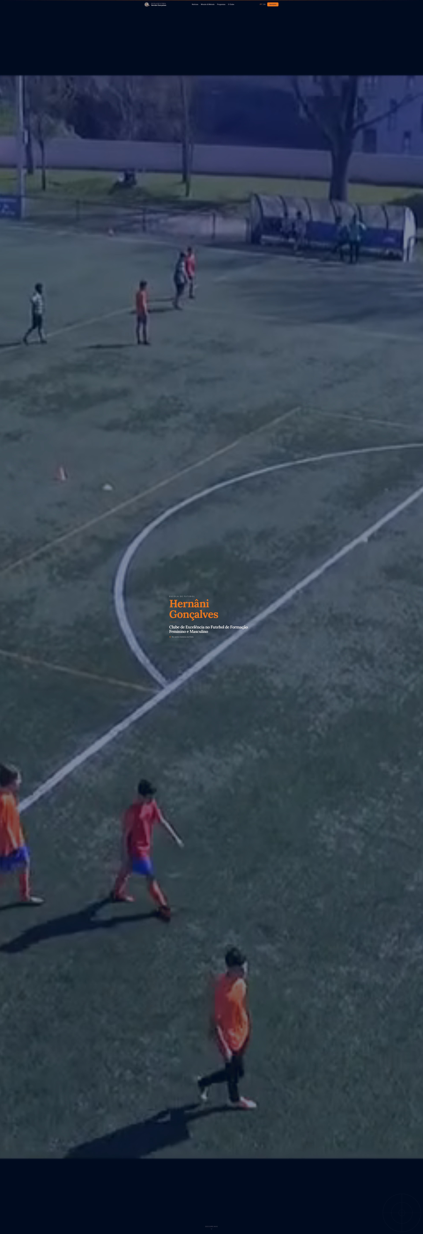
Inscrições (272, 4)
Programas (221, 4)
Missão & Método (207, 4)
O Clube (231, 4)
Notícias (195, 4)
